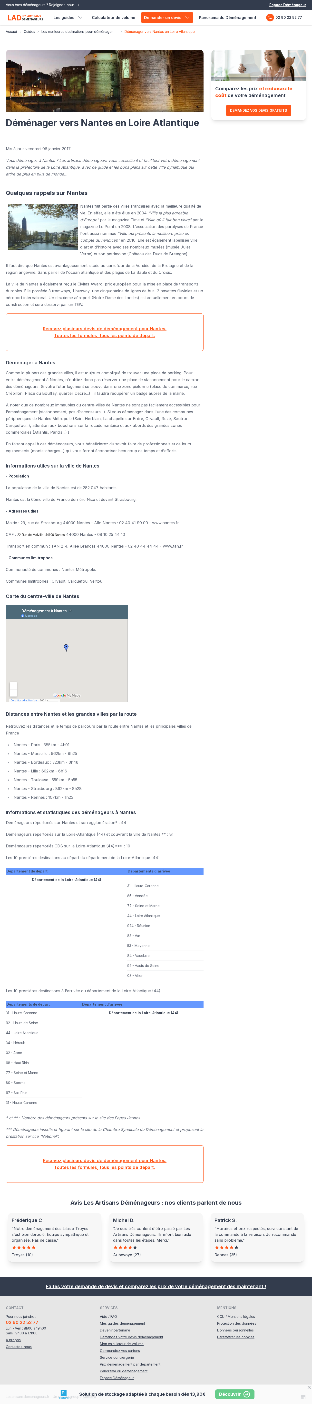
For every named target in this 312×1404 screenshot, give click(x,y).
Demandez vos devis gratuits (258, 110)
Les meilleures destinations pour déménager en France (79, 31)
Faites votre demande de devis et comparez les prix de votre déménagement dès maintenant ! (156, 1286)
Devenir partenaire (115, 1330)
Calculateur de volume (113, 17)
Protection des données (236, 1323)
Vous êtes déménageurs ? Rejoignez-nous (41, 5)
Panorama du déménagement (123, 1371)
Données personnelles (235, 1330)
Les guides (64, 17)
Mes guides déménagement (122, 1323)
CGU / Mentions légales (236, 1316)
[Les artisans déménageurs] (25, 17)
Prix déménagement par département (130, 1364)
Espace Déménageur (287, 5)
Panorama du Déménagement (227, 17)
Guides (29, 31)
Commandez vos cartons (120, 1351)
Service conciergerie (117, 1357)
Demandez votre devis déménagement (131, 1337)
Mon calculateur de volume (122, 1344)
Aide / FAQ (108, 1316)
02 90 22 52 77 (288, 17)
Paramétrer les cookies (235, 1337)
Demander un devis (162, 17)
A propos (13, 1340)
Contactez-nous (19, 1347)
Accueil (12, 31)
